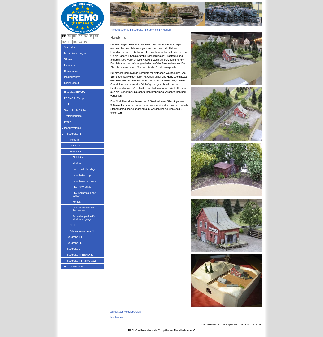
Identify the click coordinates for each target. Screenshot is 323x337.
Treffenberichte (73, 116)
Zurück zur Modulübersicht (125, 311)
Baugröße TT (74, 236)
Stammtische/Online (75, 110)
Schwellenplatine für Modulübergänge (84, 218)
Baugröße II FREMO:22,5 (81, 260)
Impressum (70, 65)
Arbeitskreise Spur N (82, 231)
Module (77, 163)
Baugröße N (139, 29)
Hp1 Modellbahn (73, 266)
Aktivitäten (78, 157)
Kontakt (77, 201)
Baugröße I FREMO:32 (80, 254)
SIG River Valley (82, 187)
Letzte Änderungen (75, 53)
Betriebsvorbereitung (84, 181)
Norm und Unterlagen (85, 169)
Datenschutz (71, 71)
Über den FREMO (74, 92)
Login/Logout (71, 82)
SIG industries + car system (84, 194)
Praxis (67, 121)
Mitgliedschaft (72, 76)
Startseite (69, 47)
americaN (154, 29)
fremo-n (74, 139)
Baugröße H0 (74, 242)
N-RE (73, 225)
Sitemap (68, 59)
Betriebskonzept (82, 175)
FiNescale (75, 145)
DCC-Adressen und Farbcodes (84, 209)
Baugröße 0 (73, 248)
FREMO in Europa (74, 98)
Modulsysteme (120, 29)
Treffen (68, 104)
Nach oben (116, 317)
